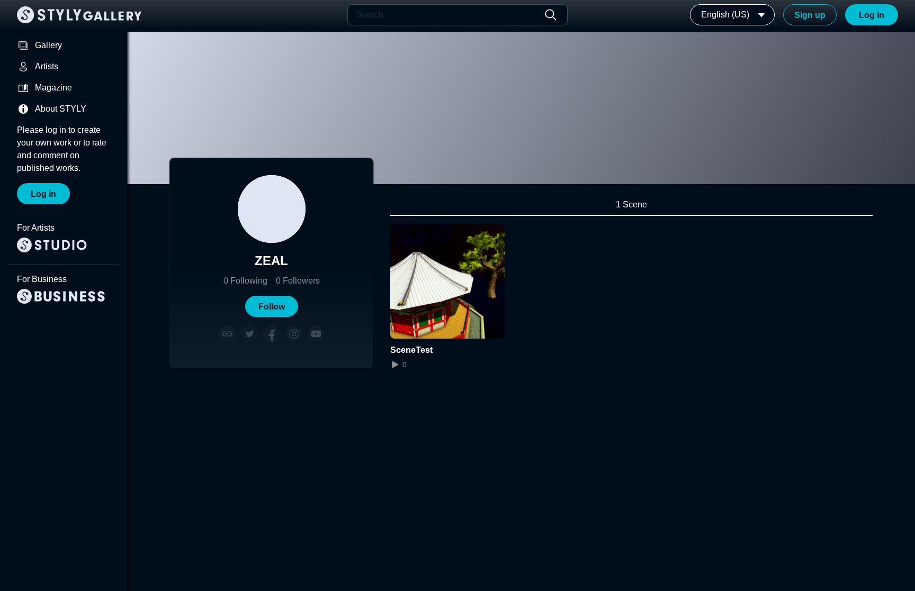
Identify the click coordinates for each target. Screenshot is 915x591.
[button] (271, 306)
